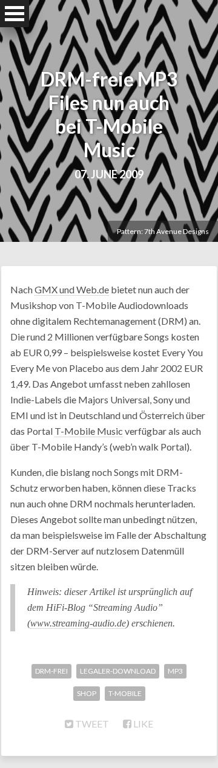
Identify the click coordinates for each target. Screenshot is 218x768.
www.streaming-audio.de (78, 623)
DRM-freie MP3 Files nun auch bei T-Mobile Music (109, 114)
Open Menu (14, 13)
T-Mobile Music (88, 431)
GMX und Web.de (72, 289)
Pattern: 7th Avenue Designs (163, 231)
